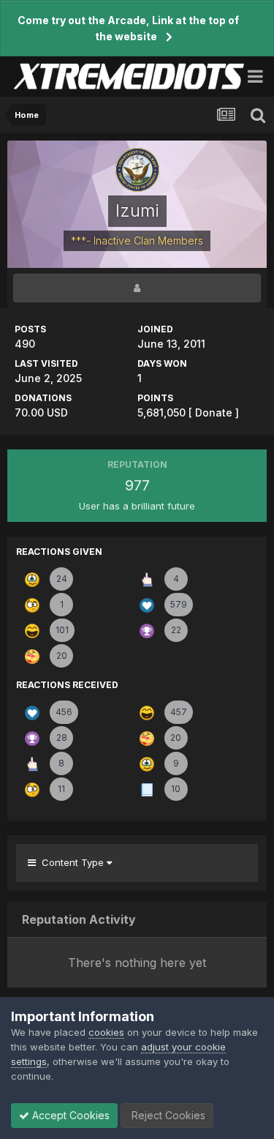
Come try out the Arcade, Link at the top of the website (128, 28)
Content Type (71, 862)
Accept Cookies (69, 1115)
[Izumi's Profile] (137, 288)
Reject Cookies (167, 1115)
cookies (106, 1032)
